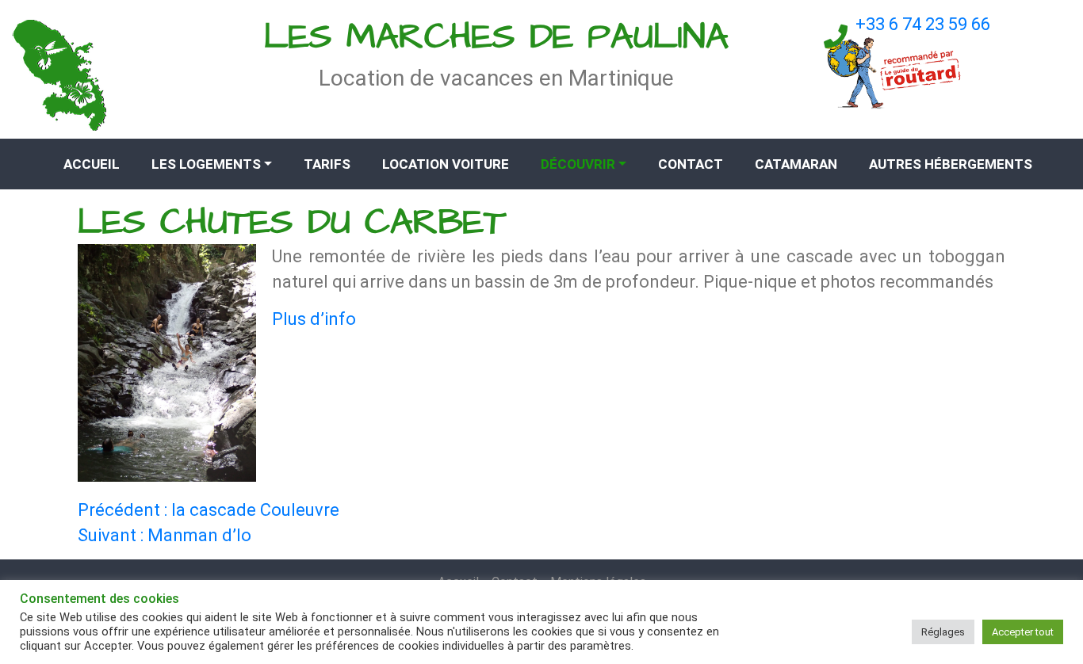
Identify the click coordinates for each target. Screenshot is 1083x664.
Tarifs (327, 164)
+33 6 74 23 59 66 (922, 24)
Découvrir (578, 164)
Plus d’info (314, 319)
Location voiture (445, 164)
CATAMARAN (796, 164)
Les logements (206, 164)
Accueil (91, 164)
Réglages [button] (943, 632)
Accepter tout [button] (1023, 632)
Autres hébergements (950, 164)
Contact (690, 164)
